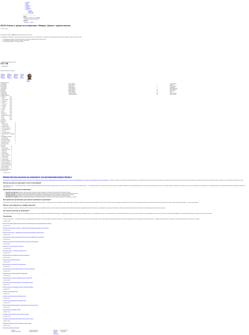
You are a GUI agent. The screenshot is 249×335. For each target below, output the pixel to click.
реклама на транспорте (103, 180)
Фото (27, 3)
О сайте (30, 10)
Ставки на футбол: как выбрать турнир (11, 309)
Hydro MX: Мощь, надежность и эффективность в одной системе (17, 277)
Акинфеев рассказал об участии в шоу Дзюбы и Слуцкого (16, 314)
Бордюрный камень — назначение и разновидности (14, 250)
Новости (13, 331)
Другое (27, 9)
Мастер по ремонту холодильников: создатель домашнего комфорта (18, 286)
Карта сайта (31, 12)
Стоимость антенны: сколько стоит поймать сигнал (14, 296)
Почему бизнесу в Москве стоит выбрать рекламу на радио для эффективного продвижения (23, 237)
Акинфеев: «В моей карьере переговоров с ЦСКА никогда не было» (18, 318)
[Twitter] (25, 20)
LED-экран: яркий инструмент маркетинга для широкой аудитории (18, 282)
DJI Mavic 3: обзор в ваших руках (10, 291)
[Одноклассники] (5, 63)
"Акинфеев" (37, 17)
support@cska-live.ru (33, 331)
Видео (27, 4)
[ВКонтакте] (24, 20)
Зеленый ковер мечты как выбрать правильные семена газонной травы (19, 268)
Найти (25, 16)
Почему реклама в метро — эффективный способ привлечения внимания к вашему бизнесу (23, 232)
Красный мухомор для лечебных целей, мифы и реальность (16, 255)
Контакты (30, 11)
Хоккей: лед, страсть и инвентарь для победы (13, 246)
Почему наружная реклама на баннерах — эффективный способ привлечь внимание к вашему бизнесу (26, 228)
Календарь (28, 5)
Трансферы (28, 8)
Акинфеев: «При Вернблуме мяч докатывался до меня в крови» (17, 323)
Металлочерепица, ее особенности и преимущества (14, 264)
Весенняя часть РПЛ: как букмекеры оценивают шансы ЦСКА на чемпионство (20, 241)
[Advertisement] (16, 31)
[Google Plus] (27, 20)
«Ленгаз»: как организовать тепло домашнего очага (14, 300)
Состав (27, 7)
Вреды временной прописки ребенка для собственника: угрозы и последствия (20, 305)
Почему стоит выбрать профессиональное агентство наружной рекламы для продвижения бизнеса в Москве (27, 223)
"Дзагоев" (30, 17)
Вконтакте (63, 331)
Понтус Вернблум (16, 77)
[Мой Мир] (7, 63)
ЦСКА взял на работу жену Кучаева (11, 327)
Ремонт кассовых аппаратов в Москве (11, 259)
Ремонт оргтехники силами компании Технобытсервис (15, 273)
